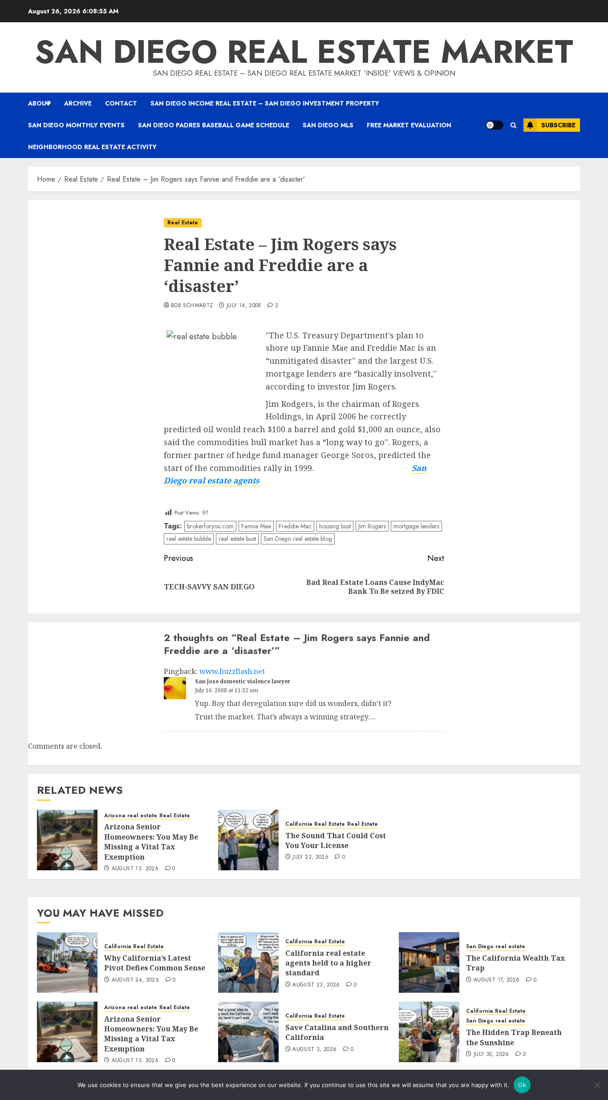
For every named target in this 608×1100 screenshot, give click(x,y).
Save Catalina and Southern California (337, 1032)
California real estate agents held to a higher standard (328, 963)
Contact (121, 103)
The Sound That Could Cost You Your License (335, 840)
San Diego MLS (328, 125)
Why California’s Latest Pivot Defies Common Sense (154, 963)
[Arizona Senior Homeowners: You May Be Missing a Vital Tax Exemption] (67, 840)
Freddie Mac (295, 526)
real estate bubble (188, 538)
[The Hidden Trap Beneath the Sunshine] (429, 1032)
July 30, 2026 (491, 1054)
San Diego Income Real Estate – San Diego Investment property (264, 103)
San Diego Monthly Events (76, 125)
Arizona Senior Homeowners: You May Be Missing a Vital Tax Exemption (151, 841)
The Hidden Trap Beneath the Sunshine (514, 1037)
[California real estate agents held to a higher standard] (248, 962)
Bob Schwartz (192, 305)
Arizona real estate (130, 816)
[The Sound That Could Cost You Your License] (248, 840)
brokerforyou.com (210, 526)
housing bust (335, 526)
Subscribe (558, 125)
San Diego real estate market (304, 51)
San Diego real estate (495, 946)
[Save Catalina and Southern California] (248, 1032)
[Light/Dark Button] (494, 125)
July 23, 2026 (310, 857)
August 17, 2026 (496, 980)
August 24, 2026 (135, 980)
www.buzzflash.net (232, 671)
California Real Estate (315, 824)
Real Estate (182, 223)
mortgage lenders (416, 526)
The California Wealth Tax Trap (515, 963)
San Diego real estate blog (297, 538)
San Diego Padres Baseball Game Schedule (213, 125)
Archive (78, 103)
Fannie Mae (256, 526)
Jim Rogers (372, 526)
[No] (596, 1084)
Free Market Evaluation (409, 125)
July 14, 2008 (244, 305)
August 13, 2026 (135, 869)
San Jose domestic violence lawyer (243, 681)
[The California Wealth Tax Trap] (429, 962)
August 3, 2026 (314, 1049)
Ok (522, 1084)
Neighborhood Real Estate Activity (92, 146)
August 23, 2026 (316, 985)
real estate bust (237, 538)
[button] (513, 125)
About (39, 103)
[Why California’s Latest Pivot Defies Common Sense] (67, 962)
